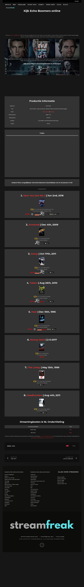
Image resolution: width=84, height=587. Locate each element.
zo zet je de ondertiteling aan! (46, 436)
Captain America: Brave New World (12, 479)
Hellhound (7, 499)
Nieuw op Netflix (60, 477)
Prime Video (50, 4)
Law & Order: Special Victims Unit (38, 481)
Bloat (6, 505)
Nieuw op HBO (60, 482)
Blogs (65, 4)
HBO (14, 4)
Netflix (8, 4)
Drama (14, 35)
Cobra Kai (33, 497)
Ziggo (59, 4)
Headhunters (34, 395)
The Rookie (33, 499)
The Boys (33, 482)
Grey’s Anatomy (34, 476)
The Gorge (7, 481)
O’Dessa (6, 489)
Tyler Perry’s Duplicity (9, 496)
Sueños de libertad (34, 502)
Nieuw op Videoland (61, 478)
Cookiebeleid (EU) (47, 536)
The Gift (13, 458)
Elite (31, 487)
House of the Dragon (35, 500)
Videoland (22, 4)
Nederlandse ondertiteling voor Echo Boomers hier (42, 437)
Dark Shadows (34, 505)
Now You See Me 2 (34, 195)
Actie (11, 35)
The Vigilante (7, 491)
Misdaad (18, 35)
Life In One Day (68, 458)
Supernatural (33, 479)
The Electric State (8, 486)
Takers (34, 282)
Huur (70, 429)
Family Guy (33, 474)
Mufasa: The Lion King (9, 477)
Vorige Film (14, 457)
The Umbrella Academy (35, 496)
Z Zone (6, 492)
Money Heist (37, 339)
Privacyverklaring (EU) (29, 536)
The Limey (34, 367)
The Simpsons (34, 477)
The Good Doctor (34, 489)
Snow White (7, 487)
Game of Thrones (34, 484)
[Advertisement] (42, 23)
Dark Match (7, 504)
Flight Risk (7, 482)
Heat (34, 311)
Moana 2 (6, 476)
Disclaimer (60, 536)
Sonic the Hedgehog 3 (9, 474)
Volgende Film (69, 457)
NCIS (32, 486)
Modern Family (34, 491)
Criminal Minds (34, 492)
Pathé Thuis (32, 4)
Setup (34, 253)
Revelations (7, 502)
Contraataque (7, 497)
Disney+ (41, 4)
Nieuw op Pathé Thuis (62, 483)
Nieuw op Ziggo (60, 480)
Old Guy (6, 494)
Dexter (32, 504)
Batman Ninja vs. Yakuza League (12, 484)
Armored (34, 224)
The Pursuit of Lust (9, 500)
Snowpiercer (33, 494)
